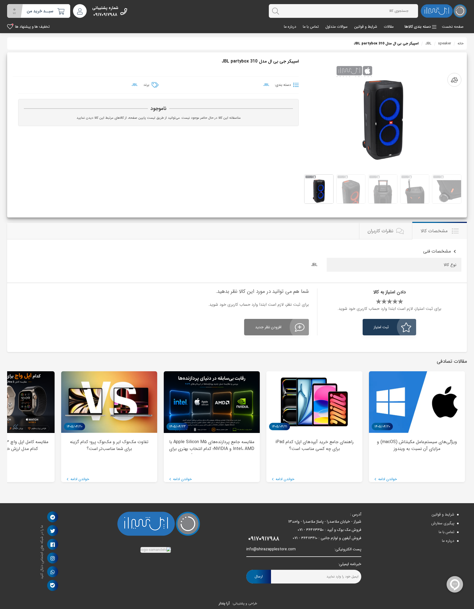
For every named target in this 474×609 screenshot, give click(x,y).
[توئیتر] (52, 530)
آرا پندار (224, 603)
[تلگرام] (52, 517)
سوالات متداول (336, 27)
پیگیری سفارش (442, 523)
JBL (428, 43)
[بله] (52, 585)
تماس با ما (311, 27)
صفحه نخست (453, 27)
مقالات (389, 27)
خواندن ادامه (387, 479)
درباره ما (290, 27)
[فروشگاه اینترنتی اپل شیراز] (444, 11)
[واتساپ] (52, 572)
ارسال (259, 576)
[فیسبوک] (52, 544)
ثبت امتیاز (381, 327)
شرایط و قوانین (365, 27)
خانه (461, 43)
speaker (444, 43)
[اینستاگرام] (52, 558)
